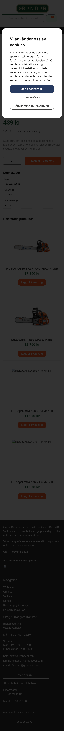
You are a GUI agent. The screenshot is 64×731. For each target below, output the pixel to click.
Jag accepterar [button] (32, 89)
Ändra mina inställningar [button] (32, 105)
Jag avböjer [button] (32, 97)
